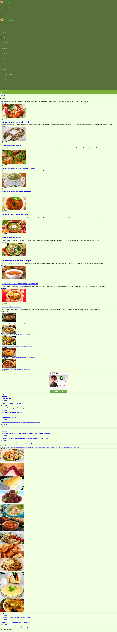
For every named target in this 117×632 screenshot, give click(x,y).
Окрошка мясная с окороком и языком (16, 191)
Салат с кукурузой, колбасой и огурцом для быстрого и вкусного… (17, 346)
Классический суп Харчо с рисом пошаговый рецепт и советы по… (17, 323)
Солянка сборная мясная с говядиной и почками (20, 284)
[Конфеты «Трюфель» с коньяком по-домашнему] (12, 502)
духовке (19, 447)
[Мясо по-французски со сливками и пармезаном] (12, 543)
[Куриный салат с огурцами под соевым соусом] (12, 571)
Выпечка (4, 53)
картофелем (23, 447)
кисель (28, 447)
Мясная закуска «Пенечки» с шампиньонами (18, 168)
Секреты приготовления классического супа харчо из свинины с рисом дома (19, 334)
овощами (40, 447)
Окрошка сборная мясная (11, 145)
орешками (43, 447)
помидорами (55, 447)
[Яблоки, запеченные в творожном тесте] (12, 584)
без (2, 447)
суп (67, 447)
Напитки (4, 63)
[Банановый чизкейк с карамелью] (12, 557)
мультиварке (36, 447)
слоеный (64, 447)
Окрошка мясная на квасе (11, 237)
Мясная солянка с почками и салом (15, 214)
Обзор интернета (9, 79)
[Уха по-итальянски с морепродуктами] (12, 612)
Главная (2, 95)
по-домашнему (48, 447)
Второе (4, 37)
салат (60, 447)
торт (73, 447)
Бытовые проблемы (9, 74)
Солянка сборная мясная (11, 307)
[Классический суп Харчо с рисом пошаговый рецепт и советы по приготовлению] (9, 321)
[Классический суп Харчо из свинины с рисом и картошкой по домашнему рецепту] (9, 368)
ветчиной (5, 447)
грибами (8, 447)
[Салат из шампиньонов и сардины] (12, 598)
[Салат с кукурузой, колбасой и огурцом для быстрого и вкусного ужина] (9, 345)
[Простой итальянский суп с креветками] (12, 516)
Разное (4, 69)
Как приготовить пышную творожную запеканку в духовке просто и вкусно (19, 357)
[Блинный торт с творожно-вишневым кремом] (12, 475)
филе (75, 447)
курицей (31, 447)
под (52, 447)
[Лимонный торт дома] (12, 489)
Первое (4, 32)
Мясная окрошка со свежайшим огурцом (17, 261)
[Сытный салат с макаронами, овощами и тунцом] (12, 462)
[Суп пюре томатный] (12, 530)
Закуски (4, 48)
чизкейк (77, 447)
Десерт (4, 58)
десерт (12, 447)
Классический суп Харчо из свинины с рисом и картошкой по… (16, 369)
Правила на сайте (9, 26)
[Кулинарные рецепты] (6, 2)
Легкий (1, 447)
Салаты (4, 42)
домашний (16, 447)
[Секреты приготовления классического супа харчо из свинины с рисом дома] (9, 333)
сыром (70, 447)
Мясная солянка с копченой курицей (15, 122)
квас (26, 447)
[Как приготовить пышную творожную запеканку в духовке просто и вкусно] (9, 356)
